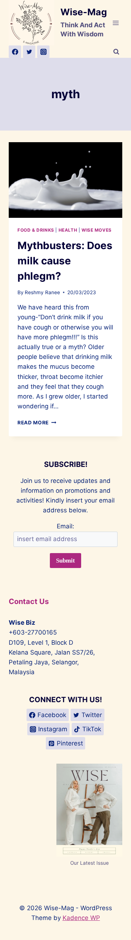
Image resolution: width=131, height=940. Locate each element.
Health (68, 230)
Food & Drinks (35, 230)
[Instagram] (43, 51)
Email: (65, 526)
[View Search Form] (116, 51)
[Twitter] (29, 51)
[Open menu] (115, 22)
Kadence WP (81, 917)
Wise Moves (97, 230)
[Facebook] (15, 51)
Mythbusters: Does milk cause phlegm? (64, 260)
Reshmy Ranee (42, 292)
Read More (36, 422)
